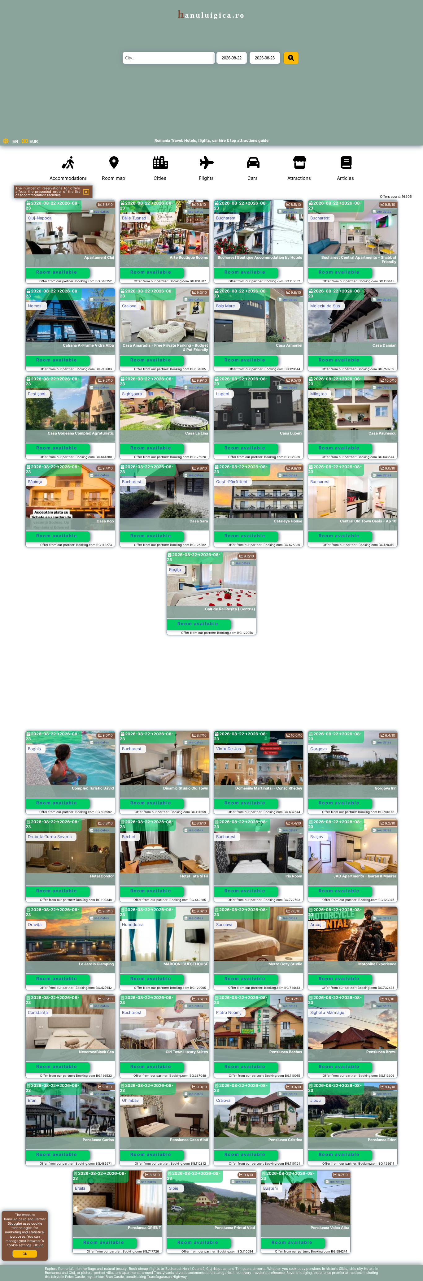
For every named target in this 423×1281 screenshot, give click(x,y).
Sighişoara (132, 393)
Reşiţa (175, 569)
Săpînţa (35, 481)
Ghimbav (130, 1100)
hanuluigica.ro (211, 15)
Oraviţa (34, 924)
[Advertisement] (211, 686)
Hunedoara (132, 924)
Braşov (316, 836)
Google (15, 1223)
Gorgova (318, 748)
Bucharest (226, 217)
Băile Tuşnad (134, 217)
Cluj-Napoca (39, 217)
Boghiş (34, 748)
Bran (32, 1100)
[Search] (291, 58)
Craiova (129, 305)
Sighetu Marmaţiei (327, 1012)
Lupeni (222, 393)
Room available (56, 272)
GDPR (38, 1245)
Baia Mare (225, 305)
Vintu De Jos (228, 748)
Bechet (129, 836)
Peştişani (36, 393)
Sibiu (315, 1276)
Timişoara (319, 1188)
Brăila (33, 1188)
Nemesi (35, 305)
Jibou (315, 1100)
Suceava (224, 924)
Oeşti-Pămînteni (231, 481)
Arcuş (315, 924)
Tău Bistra (131, 1276)
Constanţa (38, 1012)
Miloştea (318, 393)
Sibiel (127, 1188)
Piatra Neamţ (228, 1012)
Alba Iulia (36, 1276)
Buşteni (223, 1188)
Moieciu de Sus (325, 305)
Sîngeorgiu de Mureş (236, 1276)
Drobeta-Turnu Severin (50, 836)
